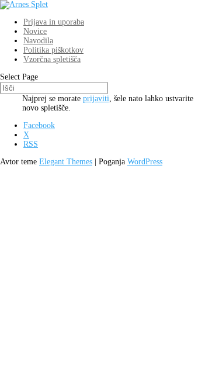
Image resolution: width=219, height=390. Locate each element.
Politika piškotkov (53, 50)
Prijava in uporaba (53, 22)
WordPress (144, 161)
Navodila (38, 40)
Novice (35, 31)
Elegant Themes (65, 161)
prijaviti (96, 98)
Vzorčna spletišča (52, 59)
